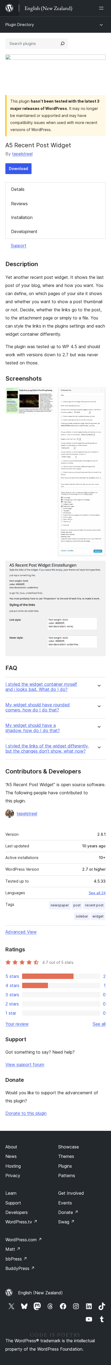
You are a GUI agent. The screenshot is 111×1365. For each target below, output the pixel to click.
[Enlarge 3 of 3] (98, 568)
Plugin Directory (19, 24)
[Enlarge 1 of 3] (46, 394)
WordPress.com (23, 1239)
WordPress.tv (21, 1221)
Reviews (19, 203)
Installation (22, 217)
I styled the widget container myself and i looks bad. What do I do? (41, 687)
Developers (16, 1212)
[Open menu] (102, 8)
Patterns (66, 1175)
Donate (68, 1212)
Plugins (65, 1166)
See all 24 (97, 893)
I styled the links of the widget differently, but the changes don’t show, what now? (47, 748)
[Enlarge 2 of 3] (98, 394)
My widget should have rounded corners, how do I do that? (37, 707)
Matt (12, 1249)
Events (65, 1203)
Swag (66, 1221)
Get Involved (71, 1193)
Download (18, 168)
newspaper (60, 905)
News (11, 1156)
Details (18, 189)
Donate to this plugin (26, 1113)
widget (97, 916)
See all (99, 1024)
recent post (94, 905)
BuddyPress (20, 1268)
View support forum (24, 1064)
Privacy (12, 1175)
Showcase (68, 1147)
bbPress (16, 1259)
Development (24, 231)
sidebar (82, 916)
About (11, 1147)
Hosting (13, 1166)
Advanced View (21, 932)
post (77, 905)
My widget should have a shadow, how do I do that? (32, 728)
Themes (66, 1156)
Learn (10, 1193)
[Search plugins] (62, 43)
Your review (17, 1024)
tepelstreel (22, 153)
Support (18, 245)
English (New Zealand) (40, 1292)
